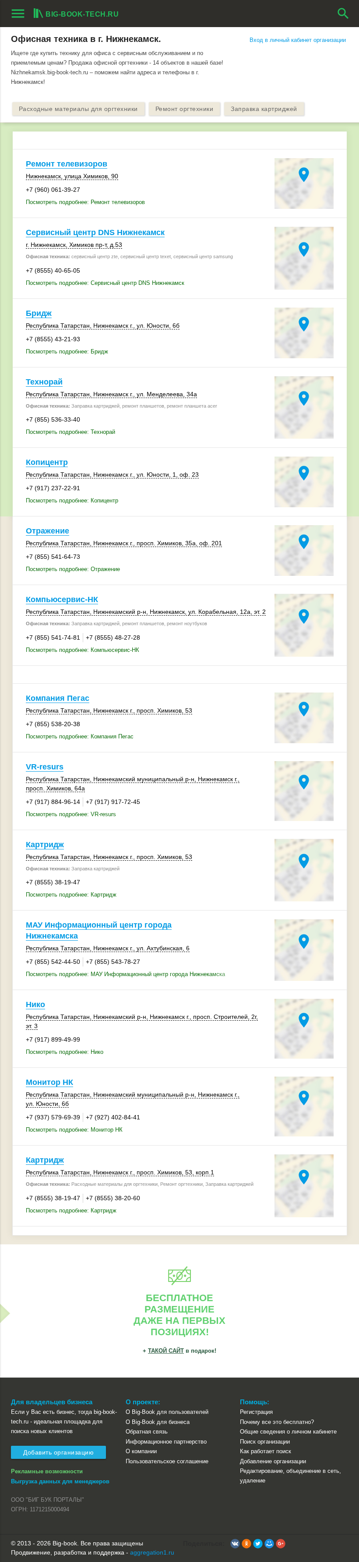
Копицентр (47, 462)
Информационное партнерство (166, 1441)
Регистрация (256, 1412)
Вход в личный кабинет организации (298, 40)
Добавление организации (273, 1461)
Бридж (39, 313)
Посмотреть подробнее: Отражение (73, 569)
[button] (235, 1543)
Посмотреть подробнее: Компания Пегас (80, 736)
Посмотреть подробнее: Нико (64, 1052)
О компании (141, 1451)
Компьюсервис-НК (62, 599)
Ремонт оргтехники (184, 108)
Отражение (47, 530)
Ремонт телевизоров (66, 163)
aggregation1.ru (152, 1552)
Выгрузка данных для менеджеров (60, 1481)
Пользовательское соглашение (167, 1461)
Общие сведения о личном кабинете (288, 1431)
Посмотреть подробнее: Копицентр (72, 500)
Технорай (44, 382)
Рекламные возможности (47, 1471)
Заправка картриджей (264, 108)
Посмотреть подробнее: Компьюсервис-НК (82, 650)
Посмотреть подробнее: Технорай (70, 432)
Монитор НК (49, 1082)
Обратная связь (147, 1431)
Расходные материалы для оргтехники (78, 108)
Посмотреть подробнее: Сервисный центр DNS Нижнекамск (105, 283)
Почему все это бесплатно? (277, 1422)
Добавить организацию (58, 1452)
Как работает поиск (265, 1451)
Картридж (45, 844)
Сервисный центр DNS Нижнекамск (95, 232)
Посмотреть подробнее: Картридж (71, 894)
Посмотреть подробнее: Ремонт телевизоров (85, 202)
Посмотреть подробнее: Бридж (67, 351)
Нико (35, 1004)
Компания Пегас (57, 698)
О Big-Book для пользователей (167, 1412)
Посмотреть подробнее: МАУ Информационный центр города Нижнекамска (125, 974)
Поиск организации (265, 1441)
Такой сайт (166, 1350)
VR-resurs (44, 766)
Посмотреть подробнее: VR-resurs (71, 814)
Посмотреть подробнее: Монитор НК (74, 1129)
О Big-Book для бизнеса (158, 1422)
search (343, 13)
